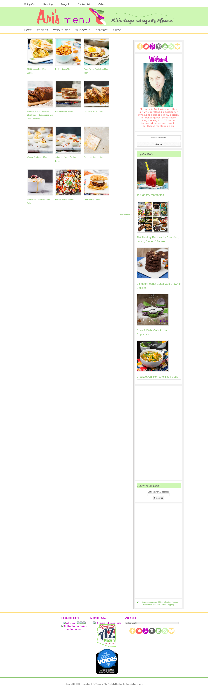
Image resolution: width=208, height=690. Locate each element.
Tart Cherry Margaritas (150, 194)
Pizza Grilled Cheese (64, 111)
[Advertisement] (159, 432)
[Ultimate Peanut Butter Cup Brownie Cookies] (159, 263)
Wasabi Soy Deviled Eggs (37, 157)
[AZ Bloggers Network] (107, 646)
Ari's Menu (104, 18)
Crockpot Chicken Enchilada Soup (157, 376)
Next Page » (126, 214)
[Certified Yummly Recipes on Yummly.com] (74, 629)
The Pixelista (109, 684)
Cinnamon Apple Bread (93, 111)
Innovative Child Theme (91, 684)
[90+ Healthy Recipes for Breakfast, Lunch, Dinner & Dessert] (159, 217)
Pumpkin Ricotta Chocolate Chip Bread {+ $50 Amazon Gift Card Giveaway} (40, 115)
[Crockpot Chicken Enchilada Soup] (159, 356)
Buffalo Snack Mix (62, 69)
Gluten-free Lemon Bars (93, 157)
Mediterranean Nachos (64, 199)
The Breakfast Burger (92, 199)
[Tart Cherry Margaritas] (159, 174)
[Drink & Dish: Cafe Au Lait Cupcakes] (159, 310)
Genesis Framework (134, 684)
